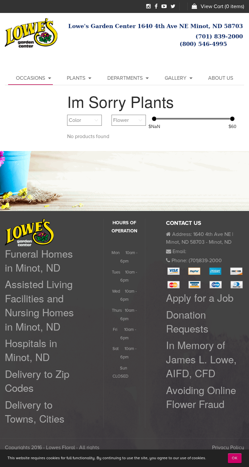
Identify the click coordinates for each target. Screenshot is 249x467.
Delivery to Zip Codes (37, 380)
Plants (76, 78)
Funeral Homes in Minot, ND (39, 260)
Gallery (175, 78)
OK (235, 458)
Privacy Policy (228, 447)
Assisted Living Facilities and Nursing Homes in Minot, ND (39, 304)
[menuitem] (30, 78)
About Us (220, 78)
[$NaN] (154, 118)
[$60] (232, 118)
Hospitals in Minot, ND (31, 349)
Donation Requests (187, 321)
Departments (125, 78)
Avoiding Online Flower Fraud (201, 396)
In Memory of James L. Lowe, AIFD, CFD (201, 358)
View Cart (212, 6)
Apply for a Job (199, 297)
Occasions (30, 78)
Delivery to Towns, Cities (35, 411)
